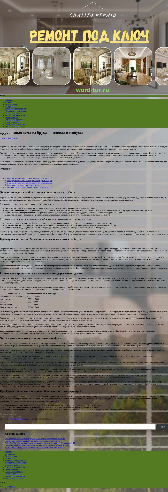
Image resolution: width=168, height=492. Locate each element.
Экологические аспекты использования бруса (23, 185)
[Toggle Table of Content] (2, 174)
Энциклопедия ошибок (14, 126)
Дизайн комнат (11, 104)
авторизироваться (17, 419)
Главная (8, 100)
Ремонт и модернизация (15, 115)
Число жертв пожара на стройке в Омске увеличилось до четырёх (32, 441)
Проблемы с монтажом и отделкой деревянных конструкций (29, 187)
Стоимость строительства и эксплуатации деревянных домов (29, 183)
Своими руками (11, 118)
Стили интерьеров (12, 122)
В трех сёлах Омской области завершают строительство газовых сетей (34, 447)
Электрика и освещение (15, 124)
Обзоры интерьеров (13, 113)
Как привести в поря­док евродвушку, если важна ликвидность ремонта (35, 439)
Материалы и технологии (15, 111)
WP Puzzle (11, 486)
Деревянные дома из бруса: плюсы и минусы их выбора (27, 178)
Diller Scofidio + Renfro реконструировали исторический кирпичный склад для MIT (40, 443)
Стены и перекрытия (14, 120)
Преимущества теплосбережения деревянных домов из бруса (29, 181)
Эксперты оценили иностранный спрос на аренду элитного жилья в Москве (37, 445)
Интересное (10, 102)
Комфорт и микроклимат (15, 109)
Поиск (7, 423)
